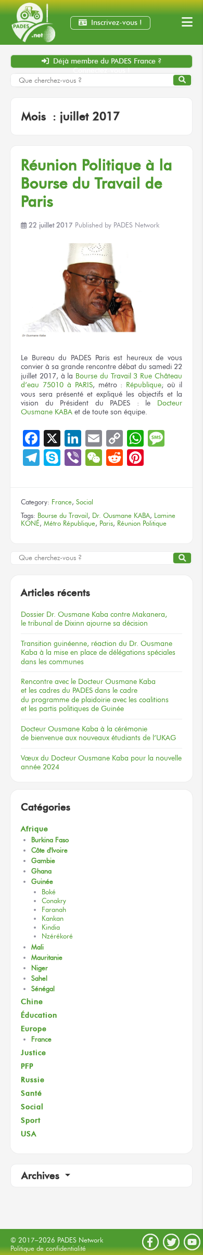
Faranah (54, 910)
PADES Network (136, 225)
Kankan (53, 918)
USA (28, 1134)
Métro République (69, 523)
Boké (49, 892)
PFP (27, 1066)
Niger (39, 968)
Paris (106, 523)
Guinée (42, 881)
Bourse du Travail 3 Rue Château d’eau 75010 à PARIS (101, 380)
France (62, 502)
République (143, 384)
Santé (31, 1093)
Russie (33, 1079)
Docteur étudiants (98, 733)
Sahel (39, 978)
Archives (41, 1176)
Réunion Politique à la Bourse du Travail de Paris (96, 183)
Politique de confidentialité (48, 1248)
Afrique (34, 829)
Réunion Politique (142, 523)
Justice (33, 1052)
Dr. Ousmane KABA (121, 515)
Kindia (51, 927)
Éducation (39, 1015)
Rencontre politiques (95, 695)
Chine (32, 1001)
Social (84, 502)
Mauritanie (46, 957)
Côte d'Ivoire (49, 850)
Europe (34, 1028)
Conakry (54, 901)
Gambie (43, 861)
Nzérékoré (57, 936)
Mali (37, 947)
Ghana (41, 871)
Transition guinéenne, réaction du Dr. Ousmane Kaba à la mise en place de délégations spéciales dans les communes (98, 652)
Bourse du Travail (62, 515)
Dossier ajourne (94, 619)
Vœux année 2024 (101, 762)
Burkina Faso (50, 840)
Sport (31, 1120)
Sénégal (43, 989)
